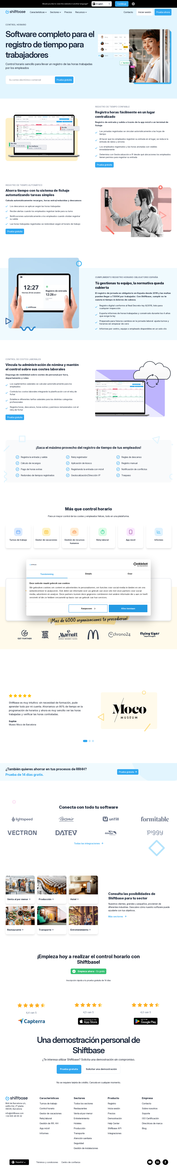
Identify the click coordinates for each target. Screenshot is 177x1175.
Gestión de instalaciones (86, 1148)
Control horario (47, 1108)
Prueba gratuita (64, 79)
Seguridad (79, 1143)
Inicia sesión (114, 1108)
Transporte (79, 1133)
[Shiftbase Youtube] (150, 1162)
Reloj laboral (46, 1118)
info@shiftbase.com (15, 1113)
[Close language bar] (133, 3)
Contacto (128, 12)
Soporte (146, 1113)
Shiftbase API (115, 1128)
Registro (112, 1103)
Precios (68, 12)
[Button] (85, 741)
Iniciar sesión (144, 12)
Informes (44, 1133)
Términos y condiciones (47, 1162)
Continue (121, 3)
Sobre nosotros (150, 1108)
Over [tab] (130, 574)
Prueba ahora (163, 12)
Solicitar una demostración (101, 1069)
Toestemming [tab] (47, 574)
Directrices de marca (152, 1123)
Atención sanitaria (83, 1138)
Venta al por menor (83, 1113)
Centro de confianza (70, 1162)
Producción (79, 1128)
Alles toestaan (128, 608)
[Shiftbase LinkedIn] (157, 1162)
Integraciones (114, 1133)
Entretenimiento (81, 1118)
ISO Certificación (150, 1118)
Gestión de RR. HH (49, 1123)
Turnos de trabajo (48, 1103)
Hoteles (77, 1123)
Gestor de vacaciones (51, 1113)
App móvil (45, 1128)
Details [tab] (88, 574)
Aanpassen (86, 608)
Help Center (113, 1123)
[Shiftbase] (15, 12)
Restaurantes (80, 1108)
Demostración (115, 1118)
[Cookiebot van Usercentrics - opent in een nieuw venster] (135, 564)
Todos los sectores (83, 1103)
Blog (144, 1128)
